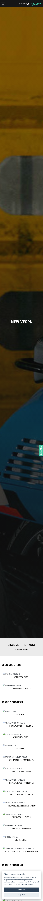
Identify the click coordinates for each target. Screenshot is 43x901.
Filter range (22, 649)
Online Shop (41, 450)
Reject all (21, 895)
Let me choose (27, 884)
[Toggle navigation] (3, 4)
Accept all (21, 889)
